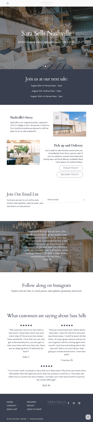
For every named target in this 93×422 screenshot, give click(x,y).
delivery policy (70, 174)
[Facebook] (68, 403)
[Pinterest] (79, 403)
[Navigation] (7, 3)
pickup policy (71, 168)
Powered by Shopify (36, 419)
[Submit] (83, 199)
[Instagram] (73, 403)
